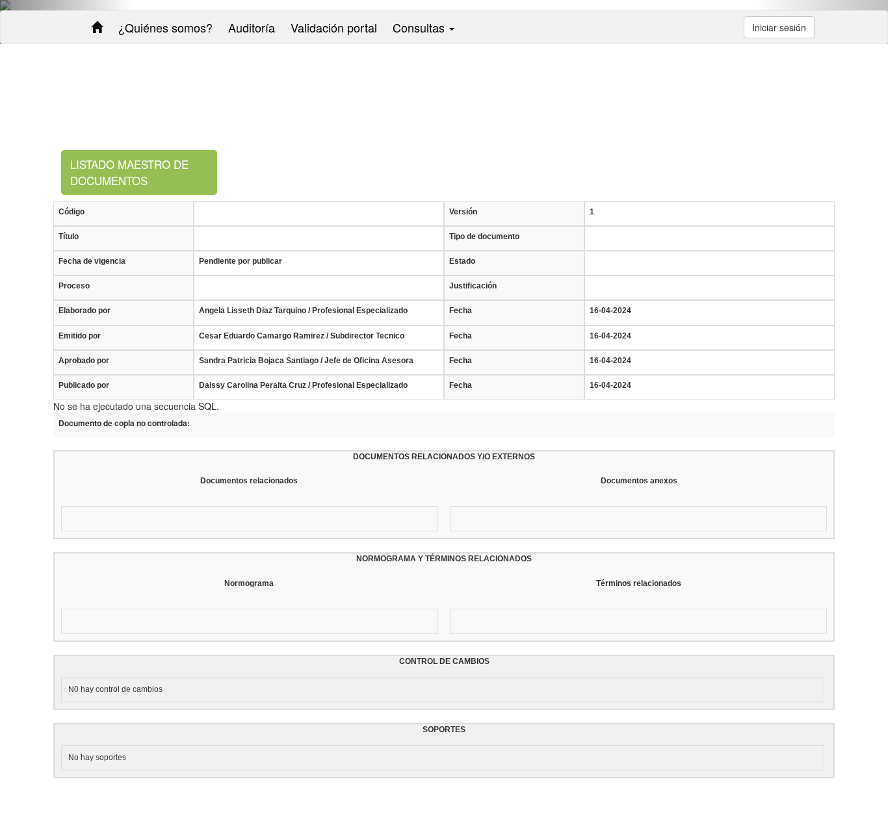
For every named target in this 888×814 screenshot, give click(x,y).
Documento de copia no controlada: (124, 423)
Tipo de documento (484, 236)
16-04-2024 (610, 310)
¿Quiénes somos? (165, 27)
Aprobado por (84, 360)
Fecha (460, 310)
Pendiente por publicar (240, 261)
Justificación (473, 285)
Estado (462, 261)
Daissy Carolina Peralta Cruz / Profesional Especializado (303, 385)
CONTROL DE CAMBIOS (444, 661)
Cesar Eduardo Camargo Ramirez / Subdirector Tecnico (301, 335)
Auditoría (251, 27)
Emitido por (80, 335)
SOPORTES (444, 729)
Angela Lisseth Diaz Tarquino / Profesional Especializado (303, 310)
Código (72, 211)
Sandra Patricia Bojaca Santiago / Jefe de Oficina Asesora (306, 360)
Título (69, 236)
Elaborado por (85, 310)
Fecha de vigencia (92, 261)
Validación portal (334, 27)
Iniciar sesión (779, 27)
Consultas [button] (420, 27)
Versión (463, 211)
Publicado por (84, 385)
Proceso (74, 285)
